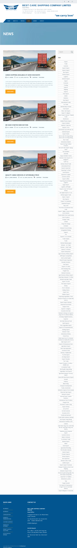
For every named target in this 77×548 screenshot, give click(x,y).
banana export (65, 441)
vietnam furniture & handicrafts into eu (66, 299)
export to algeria (66, 113)
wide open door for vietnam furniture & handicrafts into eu (65, 338)
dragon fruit (66, 402)
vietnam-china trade (66, 460)
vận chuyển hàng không (66, 369)
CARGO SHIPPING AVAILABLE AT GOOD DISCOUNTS (22, 75)
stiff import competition (66, 256)
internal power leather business (66, 397)
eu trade (66, 104)
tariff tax (65, 161)
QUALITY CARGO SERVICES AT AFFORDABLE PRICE (22, 175)
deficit (65, 96)
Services (23, 20)
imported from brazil (66, 304)
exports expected (65, 168)
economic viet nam (66, 311)
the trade (65, 361)
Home (8, 20)
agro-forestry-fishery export (66, 253)
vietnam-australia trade (66, 279)
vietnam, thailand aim (66, 352)
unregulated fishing (66, 230)
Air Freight (5, 511)
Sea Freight (5, 508)
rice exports (66, 199)
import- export (66, 197)
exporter (66, 319)
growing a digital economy (65, 316)
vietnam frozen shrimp (66, 228)
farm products (65, 217)
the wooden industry (65, 450)
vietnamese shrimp (66, 334)
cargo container (66, 123)
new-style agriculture (66, 348)
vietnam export (66, 78)
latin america (66, 172)
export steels (65, 134)
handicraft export (66, 203)
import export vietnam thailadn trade (66, 115)
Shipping (34, 77)
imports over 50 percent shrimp (66, 189)
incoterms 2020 (66, 350)
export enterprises (66, 251)
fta (66, 234)
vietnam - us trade (66, 245)
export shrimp (65, 406)
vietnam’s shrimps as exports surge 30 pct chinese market (66, 313)
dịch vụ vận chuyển (66, 258)
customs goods (66, 176)
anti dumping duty (65, 268)
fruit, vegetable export (66, 325)
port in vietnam (66, 288)
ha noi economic (66, 411)
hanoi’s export (65, 452)
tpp (66, 481)
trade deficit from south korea (66, 215)
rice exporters (65, 458)
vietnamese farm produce (65, 400)
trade (65, 63)
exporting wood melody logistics (66, 181)
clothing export (66, 329)
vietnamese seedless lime (65, 421)
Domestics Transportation (7, 518)
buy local (66, 205)
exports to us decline (65, 236)
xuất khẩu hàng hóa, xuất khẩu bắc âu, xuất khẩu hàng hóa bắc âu (66, 427)
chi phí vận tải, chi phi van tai (66, 129)
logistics (66, 76)
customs (66, 66)
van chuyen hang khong (66, 419)
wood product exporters (66, 260)
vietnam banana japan (65, 243)
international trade (66, 102)
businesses (66, 119)
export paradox (66, 359)
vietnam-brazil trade (66, 164)
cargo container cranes (66, 156)
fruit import (66, 93)
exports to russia (65, 249)
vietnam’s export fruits (66, 471)
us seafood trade (65, 367)
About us (15, 20)
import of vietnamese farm (66, 344)
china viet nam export (65, 392)
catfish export (65, 463)
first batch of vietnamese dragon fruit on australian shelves (65, 486)
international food (65, 166)
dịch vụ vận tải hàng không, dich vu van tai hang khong (66, 136)
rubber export (65, 294)
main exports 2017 (66, 342)
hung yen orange (65, 223)
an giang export (66, 357)
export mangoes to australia (66, 490)
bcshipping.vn (23, 546)
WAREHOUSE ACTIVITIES (6, 525)
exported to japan (65, 174)
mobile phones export (65, 121)
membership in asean (66, 106)
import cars (66, 292)
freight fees (66, 270)
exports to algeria (65, 308)
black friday (66, 383)
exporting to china (65, 170)
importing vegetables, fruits (66, 296)
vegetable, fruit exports (66, 371)
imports (66, 87)
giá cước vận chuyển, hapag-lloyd (66, 148)
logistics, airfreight (66, 187)
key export (66, 100)
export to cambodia (66, 201)
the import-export (66, 283)
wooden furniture (65, 262)
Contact (42, 20)
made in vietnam (66, 437)
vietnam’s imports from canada (66, 390)
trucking (66, 85)
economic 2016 (66, 413)
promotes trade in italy (66, 404)
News (29, 20)
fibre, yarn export (65, 111)
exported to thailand (66, 476)
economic (66, 83)
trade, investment (65, 388)
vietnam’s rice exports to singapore (65, 158)
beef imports (66, 323)
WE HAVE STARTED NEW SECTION (16, 125)
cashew (66, 423)
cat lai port (66, 408)
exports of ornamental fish (66, 327)
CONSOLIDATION (7, 514)
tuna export (66, 108)
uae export (66, 264)
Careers (35, 20)
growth (66, 379)
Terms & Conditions (7, 547)
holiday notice (65, 290)
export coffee (65, 179)
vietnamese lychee (66, 479)
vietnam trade (65, 331)
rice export (66, 72)
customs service (66, 435)
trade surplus (65, 238)
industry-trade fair (66, 125)
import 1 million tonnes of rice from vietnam (66, 212)
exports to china (66, 266)
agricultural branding (66, 448)
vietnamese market (66, 142)
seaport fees (66, 306)
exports (66, 91)
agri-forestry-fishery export (66, 275)
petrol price (66, 336)
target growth (66, 483)
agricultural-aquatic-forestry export (66, 374)
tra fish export (66, 354)
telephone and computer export (66, 432)
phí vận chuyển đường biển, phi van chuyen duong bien (66, 473)
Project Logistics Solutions (7, 530)
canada (66, 221)
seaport (66, 232)
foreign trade (65, 219)
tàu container (65, 151)
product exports (66, 454)
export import (65, 68)
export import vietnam (66, 302)
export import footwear (66, 465)
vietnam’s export (66, 394)
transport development (66, 385)
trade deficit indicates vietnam (66, 417)
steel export (66, 445)
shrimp (66, 285)
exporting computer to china (66, 277)
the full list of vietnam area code (66, 208)
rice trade (66, 139)
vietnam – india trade (65, 247)
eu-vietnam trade (65, 439)
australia (66, 153)
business (66, 98)
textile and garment (66, 415)
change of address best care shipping (66, 467)
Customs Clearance (8, 522)
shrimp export (65, 74)
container (66, 226)
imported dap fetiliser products (65, 144)
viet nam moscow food (66, 321)
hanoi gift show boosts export (65, 377)
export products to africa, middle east (65, 364)
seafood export (66, 131)
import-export (65, 70)
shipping (66, 89)
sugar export (66, 184)
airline (65, 443)
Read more (10, 91)
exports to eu (65, 127)
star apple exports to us (66, 192)
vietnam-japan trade (66, 195)
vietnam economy (65, 273)
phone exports (66, 456)
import (66, 81)
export (66, 61)
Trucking (41, 77)
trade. (65, 241)
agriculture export (65, 346)
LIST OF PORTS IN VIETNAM (6, 534)
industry (66, 381)
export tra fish (66, 281)
